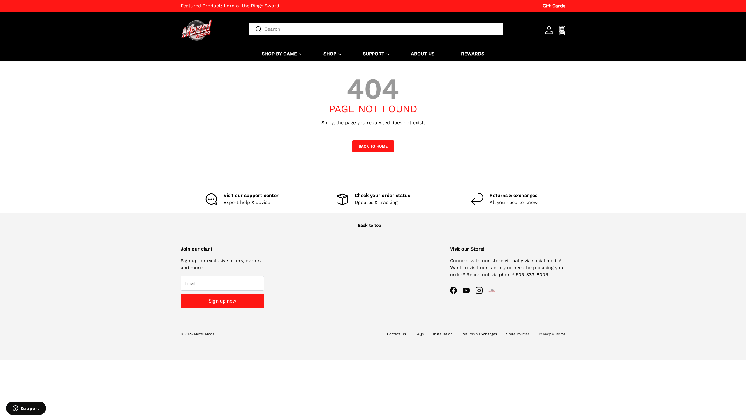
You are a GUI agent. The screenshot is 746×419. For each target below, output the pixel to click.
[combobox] (376, 29)
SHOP (329, 53)
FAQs (419, 334)
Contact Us (396, 334)
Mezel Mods (204, 334)
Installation (442, 334)
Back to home (373, 146)
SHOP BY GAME (279, 53)
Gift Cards (554, 5)
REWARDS (472, 53)
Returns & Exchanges (479, 334)
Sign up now (222, 301)
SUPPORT (373, 53)
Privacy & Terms (552, 334)
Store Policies (517, 334)
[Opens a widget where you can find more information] (26, 409)
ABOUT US (422, 53)
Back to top (370, 225)
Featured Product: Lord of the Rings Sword (230, 5)
